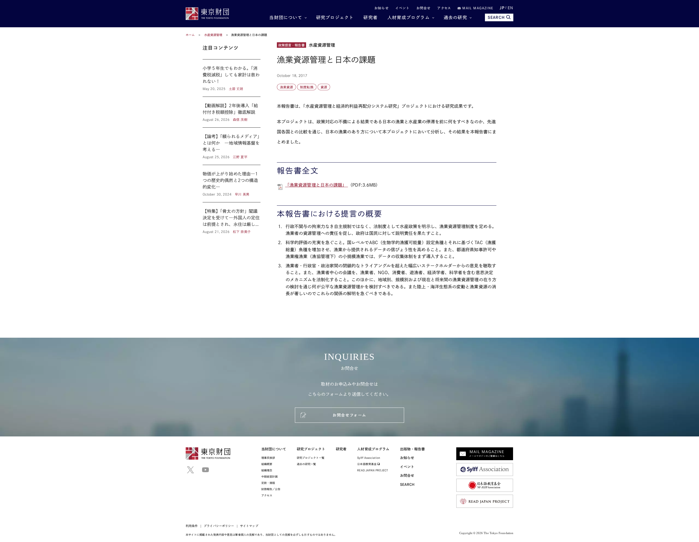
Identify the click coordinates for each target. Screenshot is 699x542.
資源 (324, 87)
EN (510, 8)
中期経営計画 (269, 476)
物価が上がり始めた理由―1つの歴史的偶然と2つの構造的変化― (231, 183)
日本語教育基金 (367, 464)
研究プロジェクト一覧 (310, 457)
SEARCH (496, 17)
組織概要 (266, 464)
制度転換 (306, 87)
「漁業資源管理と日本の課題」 (316, 185)
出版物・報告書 (412, 449)
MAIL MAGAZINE (477, 8)
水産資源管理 (213, 34)
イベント (402, 8)
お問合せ (423, 8)
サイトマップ (249, 525)
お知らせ (381, 8)
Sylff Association (368, 457)
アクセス (444, 8)
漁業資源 (286, 87)
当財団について (285, 17)
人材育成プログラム (408, 17)
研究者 (370, 17)
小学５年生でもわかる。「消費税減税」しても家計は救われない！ (231, 78)
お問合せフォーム (349, 415)
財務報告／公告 (271, 489)
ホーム (190, 34)
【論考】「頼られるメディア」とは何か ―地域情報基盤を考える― (231, 146)
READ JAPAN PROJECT (372, 470)
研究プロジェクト (335, 17)
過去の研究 (455, 17)
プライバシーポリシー (219, 525)
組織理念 (266, 470)
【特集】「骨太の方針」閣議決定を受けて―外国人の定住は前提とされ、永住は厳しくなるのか (231, 218)
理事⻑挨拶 (268, 457)
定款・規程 (268, 482)
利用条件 (192, 525)
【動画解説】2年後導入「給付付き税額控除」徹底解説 (231, 112)
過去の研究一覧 (306, 464)
